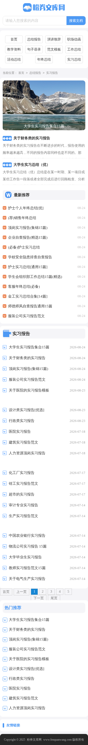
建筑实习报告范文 (23, 698)
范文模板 (54, 49)
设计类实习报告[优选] (26, 669)
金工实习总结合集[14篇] (27, 296)
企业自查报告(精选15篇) (27, 237)
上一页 (21, 592)
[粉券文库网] (44, 7)
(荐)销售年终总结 (22, 218)
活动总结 (14, 59)
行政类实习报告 (21, 678)
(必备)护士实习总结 (24, 247)
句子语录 (34, 49)
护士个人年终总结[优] (26, 208)
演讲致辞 (54, 39)
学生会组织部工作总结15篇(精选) (35, 277)
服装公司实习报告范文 (26, 316)
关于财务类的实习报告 (27, 629)
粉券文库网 (34, 739)
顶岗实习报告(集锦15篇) (27, 228)
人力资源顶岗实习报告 (27, 708)
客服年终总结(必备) (24, 286)
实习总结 (74, 59)
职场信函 (74, 39)
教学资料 (14, 49)
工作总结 (74, 49)
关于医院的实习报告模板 (29, 659)
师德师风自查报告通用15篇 (30, 306)
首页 (14, 39)
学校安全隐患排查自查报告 (30, 257)
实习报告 (52, 73)
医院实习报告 (20, 688)
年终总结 (44, 59)
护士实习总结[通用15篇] (27, 267)
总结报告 (34, 39)
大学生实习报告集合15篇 (29, 620)
